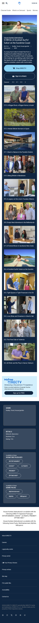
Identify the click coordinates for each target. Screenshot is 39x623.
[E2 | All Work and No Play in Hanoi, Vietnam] (19, 351)
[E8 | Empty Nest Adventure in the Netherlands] (19, 211)
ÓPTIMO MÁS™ (13, 475)
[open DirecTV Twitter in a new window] (11, 615)
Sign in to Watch (20, 76)
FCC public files (6, 583)
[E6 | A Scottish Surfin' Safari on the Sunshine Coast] (19, 258)
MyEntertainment (14, 491)
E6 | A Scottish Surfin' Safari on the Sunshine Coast (21, 269)
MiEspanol (23, 496)
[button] (3, 3)
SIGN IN (34, 3)
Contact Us (5, 596)
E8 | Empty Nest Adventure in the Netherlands (19, 222)
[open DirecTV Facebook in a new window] (7, 615)
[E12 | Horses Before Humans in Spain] (19, 117)
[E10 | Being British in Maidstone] (19, 164)
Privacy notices (6, 569)
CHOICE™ (12, 466)
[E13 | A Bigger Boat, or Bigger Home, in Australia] (19, 94)
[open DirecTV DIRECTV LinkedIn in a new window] (3, 615)
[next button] (25, 82)
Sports (29, 10)
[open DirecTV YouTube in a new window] (20, 615)
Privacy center (6, 556)
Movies (35, 10)
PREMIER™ (12, 471)
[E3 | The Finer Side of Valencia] (19, 328)
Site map (4, 576)
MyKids (11, 496)
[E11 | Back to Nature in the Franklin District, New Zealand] (19, 140)
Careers (4, 542)
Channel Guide (6, 10)
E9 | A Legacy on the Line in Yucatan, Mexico (19, 199)
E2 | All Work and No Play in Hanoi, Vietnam (18, 363)
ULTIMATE (24, 466)
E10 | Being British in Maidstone (14, 175)
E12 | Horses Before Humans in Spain (16, 129)
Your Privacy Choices (11, 563)
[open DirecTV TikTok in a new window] (25, 615)
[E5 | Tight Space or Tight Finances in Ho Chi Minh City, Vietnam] (19, 281)
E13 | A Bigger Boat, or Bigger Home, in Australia (20, 105)
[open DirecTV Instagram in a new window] (16, 615)
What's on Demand (18, 10)
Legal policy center (7, 549)
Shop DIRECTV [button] (21, 68)
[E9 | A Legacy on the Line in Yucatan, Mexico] (19, 187)
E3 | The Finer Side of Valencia (14, 339)
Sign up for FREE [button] (18, 393)
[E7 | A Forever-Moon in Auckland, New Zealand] (19, 234)
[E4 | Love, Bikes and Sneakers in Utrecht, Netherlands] (19, 304)
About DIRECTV (6, 536)
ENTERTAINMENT (14, 461)
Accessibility (5, 590)
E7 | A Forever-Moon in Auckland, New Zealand (19, 246)
